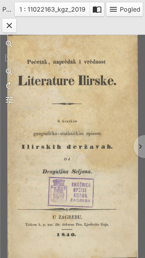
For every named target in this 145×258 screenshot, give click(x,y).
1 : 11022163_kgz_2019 (52, 10)
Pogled (124, 9)
